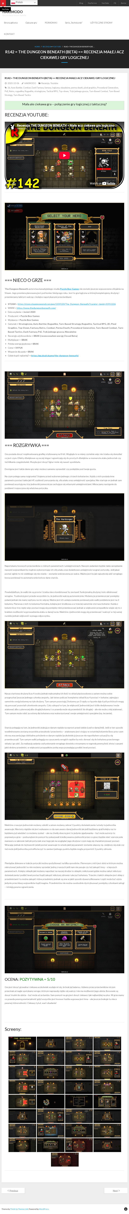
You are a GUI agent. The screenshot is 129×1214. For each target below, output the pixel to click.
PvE (6, 91)
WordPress (44, 1209)
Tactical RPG (52, 91)
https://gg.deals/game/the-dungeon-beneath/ (55, 355)
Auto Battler (16, 87)
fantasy (48, 87)
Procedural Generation (107, 87)
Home (37, 47)
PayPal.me (92, 3)
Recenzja (47, 47)
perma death (77, 87)
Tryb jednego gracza (79, 91)
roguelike (19, 91)
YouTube (105, 3)
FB (115, 3)
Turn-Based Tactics (22, 95)
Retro (11, 91)
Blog (81, 3)
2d (9, 87)
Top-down (64, 91)
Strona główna (11, 22)
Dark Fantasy (38, 87)
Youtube (57, 47)
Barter (123, 3)
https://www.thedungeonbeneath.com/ (36, 308)
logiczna (56, 87)
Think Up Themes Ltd (19, 1209)
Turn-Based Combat (98, 91)
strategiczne (39, 91)
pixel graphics (90, 87)
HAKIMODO (30, 83)
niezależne (65, 87)
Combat (27, 87)
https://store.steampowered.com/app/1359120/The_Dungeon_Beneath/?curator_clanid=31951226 (67, 304)
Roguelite (29, 91)
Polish (19, 2)
